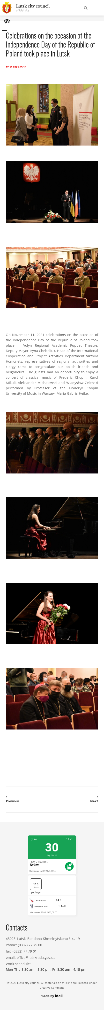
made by (48, 996)
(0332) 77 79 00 (30, 945)
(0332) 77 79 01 (25, 951)
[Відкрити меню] (4, 30)
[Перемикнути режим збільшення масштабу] (7, 21)
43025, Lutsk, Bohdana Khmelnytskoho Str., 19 (43, 938)
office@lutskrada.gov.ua (36, 957)
